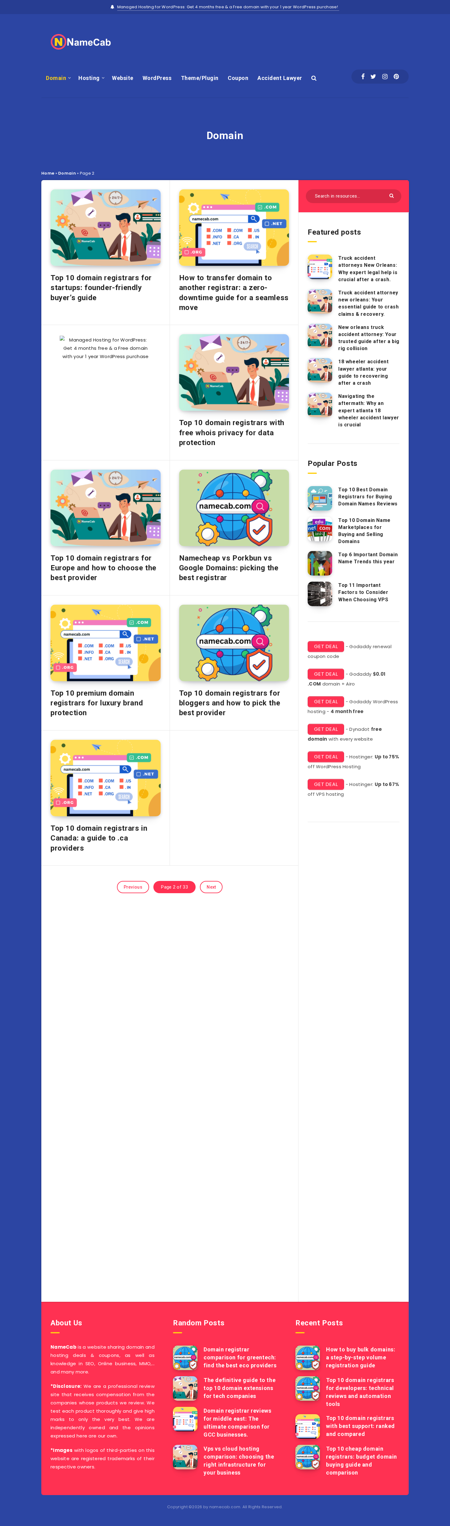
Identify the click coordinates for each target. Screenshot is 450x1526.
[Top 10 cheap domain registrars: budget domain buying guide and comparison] (307, 1457)
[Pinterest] (396, 76)
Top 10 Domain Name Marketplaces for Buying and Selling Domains (364, 531)
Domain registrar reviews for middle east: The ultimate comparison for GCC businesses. (237, 1422)
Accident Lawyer (279, 78)
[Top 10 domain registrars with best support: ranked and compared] (307, 1426)
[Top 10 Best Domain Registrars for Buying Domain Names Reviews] (320, 498)
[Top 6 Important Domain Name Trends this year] (320, 563)
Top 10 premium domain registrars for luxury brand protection (97, 703)
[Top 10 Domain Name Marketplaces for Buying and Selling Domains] (320, 529)
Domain (56, 78)
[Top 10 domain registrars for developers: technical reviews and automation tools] (307, 1388)
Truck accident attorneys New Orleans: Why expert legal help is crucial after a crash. (367, 268)
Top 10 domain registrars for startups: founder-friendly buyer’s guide (101, 288)
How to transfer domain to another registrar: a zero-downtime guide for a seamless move (234, 293)
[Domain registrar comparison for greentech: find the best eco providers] (185, 1358)
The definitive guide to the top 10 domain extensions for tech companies (240, 1388)
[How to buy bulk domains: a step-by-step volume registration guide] (307, 1358)
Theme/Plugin (200, 78)
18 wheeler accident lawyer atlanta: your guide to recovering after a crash (363, 372)
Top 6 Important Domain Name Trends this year (368, 558)
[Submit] (392, 195)
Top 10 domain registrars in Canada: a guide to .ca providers (99, 838)
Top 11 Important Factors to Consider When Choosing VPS (363, 592)
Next (211, 887)
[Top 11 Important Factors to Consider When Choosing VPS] (320, 594)
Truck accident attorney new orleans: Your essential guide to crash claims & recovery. (368, 303)
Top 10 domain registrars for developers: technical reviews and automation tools (360, 1392)
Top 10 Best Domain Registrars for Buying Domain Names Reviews (368, 497)
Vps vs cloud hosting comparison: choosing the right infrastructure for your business (239, 1460)
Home (47, 173)
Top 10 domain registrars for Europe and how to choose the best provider (103, 568)
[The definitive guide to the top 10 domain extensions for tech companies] (185, 1388)
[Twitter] (373, 76)
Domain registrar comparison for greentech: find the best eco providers (240, 1357)
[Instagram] (385, 76)
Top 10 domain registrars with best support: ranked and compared (360, 1426)
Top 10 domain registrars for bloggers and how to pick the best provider (229, 703)
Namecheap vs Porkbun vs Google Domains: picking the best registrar (229, 568)
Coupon (238, 78)
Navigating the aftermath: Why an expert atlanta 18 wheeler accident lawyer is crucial (368, 410)
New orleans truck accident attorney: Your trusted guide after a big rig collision (368, 338)
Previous (133, 887)
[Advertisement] (297, 40)
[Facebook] (363, 76)
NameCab (64, 1347)
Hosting (89, 78)
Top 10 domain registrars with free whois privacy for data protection (231, 432)
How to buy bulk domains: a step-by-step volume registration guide (360, 1357)
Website (122, 78)
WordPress (157, 78)
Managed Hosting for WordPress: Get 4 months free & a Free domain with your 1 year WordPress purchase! (228, 7)
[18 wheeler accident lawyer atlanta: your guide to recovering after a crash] (320, 370)
